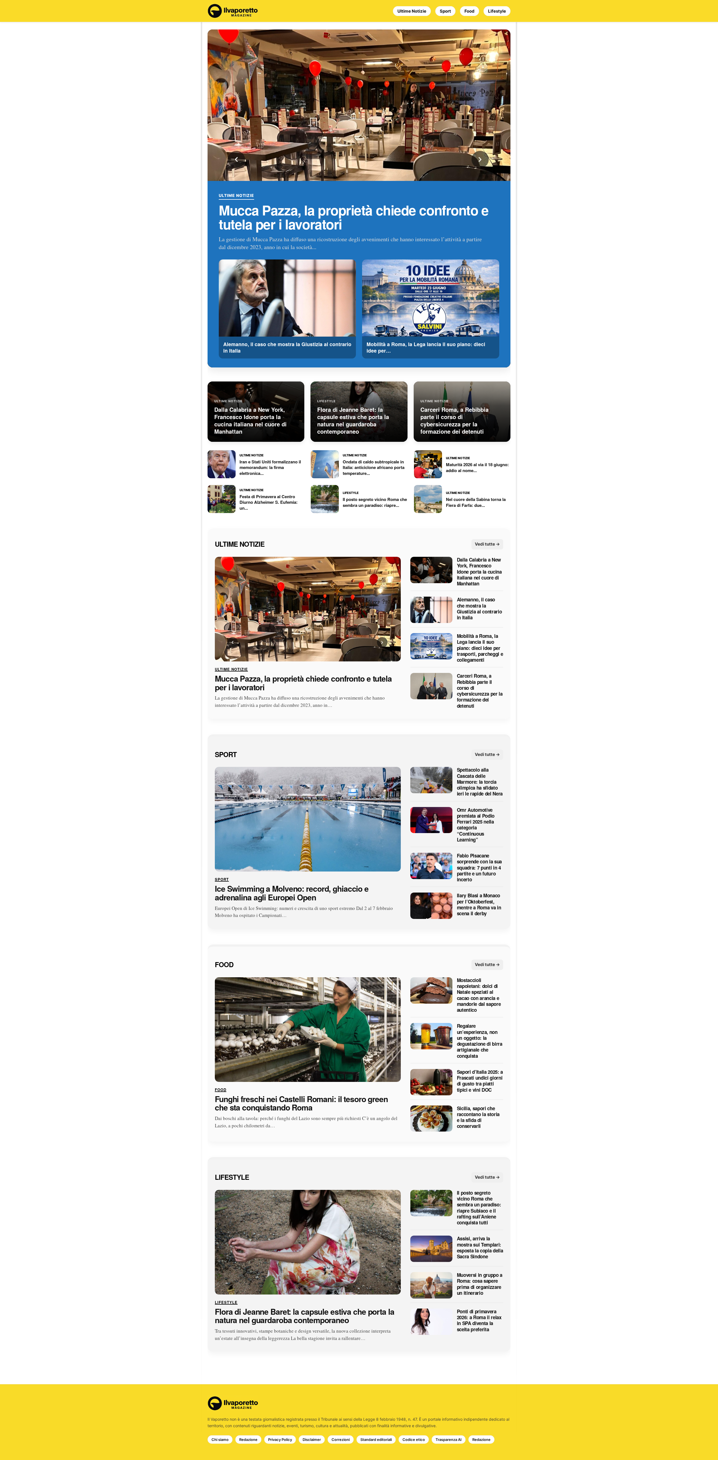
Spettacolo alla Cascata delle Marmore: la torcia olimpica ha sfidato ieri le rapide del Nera (480, 782)
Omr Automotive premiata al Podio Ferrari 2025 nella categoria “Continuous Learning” (475, 825)
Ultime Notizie (411, 11)
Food (469, 11)
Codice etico (413, 1439)
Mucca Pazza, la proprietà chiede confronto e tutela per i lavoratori (354, 217)
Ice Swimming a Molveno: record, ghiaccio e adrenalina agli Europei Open (292, 893)
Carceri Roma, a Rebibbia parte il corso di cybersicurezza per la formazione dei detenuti (480, 691)
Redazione (248, 1439)
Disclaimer (312, 1439)
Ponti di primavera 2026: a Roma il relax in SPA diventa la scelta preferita (479, 1320)
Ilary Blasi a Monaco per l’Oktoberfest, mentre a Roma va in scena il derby (479, 905)
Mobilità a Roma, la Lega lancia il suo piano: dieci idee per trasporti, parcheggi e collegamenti (480, 648)
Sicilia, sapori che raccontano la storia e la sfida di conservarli (478, 1117)
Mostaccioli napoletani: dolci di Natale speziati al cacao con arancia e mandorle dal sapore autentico (479, 995)
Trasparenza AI (449, 1439)
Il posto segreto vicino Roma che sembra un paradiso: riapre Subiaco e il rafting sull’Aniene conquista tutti (479, 1208)
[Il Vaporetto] (233, 11)
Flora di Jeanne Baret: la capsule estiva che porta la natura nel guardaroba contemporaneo (304, 1316)
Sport (445, 11)
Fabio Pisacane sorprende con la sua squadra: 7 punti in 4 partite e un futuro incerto (479, 868)
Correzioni (341, 1439)
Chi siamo (220, 1439)
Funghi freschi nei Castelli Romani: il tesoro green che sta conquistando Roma (301, 1103)
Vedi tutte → (487, 544)
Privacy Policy (280, 1439)
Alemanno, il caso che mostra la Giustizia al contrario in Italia (479, 609)
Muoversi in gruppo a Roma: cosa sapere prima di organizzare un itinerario (479, 1284)
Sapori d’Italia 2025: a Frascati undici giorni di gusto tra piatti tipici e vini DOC (480, 1081)
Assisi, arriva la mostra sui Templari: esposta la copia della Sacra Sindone (480, 1248)
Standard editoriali (376, 1439)
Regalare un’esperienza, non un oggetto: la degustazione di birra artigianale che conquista (479, 1041)
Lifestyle (497, 11)
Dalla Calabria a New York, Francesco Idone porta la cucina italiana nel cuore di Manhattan (479, 572)
